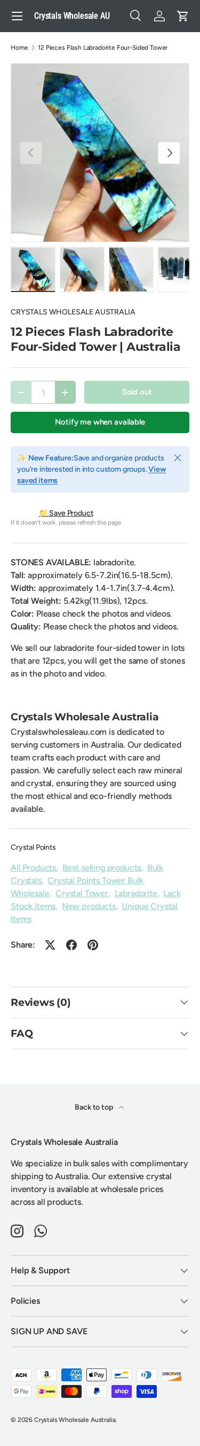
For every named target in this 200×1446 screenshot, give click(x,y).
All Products (33, 868)
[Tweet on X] (50, 945)
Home (19, 47)
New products (89, 906)
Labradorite (136, 893)
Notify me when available (100, 422)
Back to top (94, 1107)
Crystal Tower (81, 893)
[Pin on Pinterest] (92, 945)
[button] (183, 16)
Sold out (137, 392)
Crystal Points (33, 847)
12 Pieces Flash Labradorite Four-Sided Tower (102, 47)
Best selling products (101, 868)
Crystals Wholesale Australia (75, 1420)
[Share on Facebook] (71, 945)
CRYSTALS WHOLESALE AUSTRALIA (73, 312)
